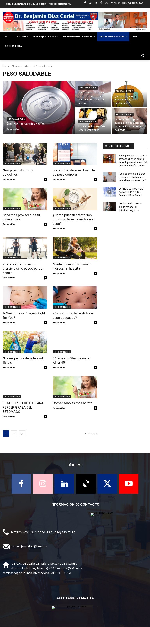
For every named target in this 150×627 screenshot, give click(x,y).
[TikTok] (101, 3)
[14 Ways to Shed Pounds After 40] (75, 342)
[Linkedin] (96, 3)
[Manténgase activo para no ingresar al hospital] (75, 248)
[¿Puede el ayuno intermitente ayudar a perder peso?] (129, 94)
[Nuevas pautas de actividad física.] (25, 342)
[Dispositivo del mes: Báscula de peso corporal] (75, 154)
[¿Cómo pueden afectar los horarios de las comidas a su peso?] (75, 199)
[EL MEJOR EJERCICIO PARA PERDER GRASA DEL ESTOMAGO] (25, 387)
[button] (142, 55)
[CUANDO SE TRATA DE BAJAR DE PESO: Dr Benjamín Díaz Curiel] (109, 192)
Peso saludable (16, 119)
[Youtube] (112, 3)
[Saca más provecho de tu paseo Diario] (25, 199)
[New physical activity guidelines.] (25, 154)
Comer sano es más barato (73, 403)
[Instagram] (90, 3)
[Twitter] (106, 3)
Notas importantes (22, 66)
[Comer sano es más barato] (75, 387)
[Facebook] (85, 3)
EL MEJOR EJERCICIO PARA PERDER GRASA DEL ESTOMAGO (23, 407)
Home (6, 66)
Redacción (9, 179)
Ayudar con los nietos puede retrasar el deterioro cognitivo (130, 207)
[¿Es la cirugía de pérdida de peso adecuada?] (75, 297)
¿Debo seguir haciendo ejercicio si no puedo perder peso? (23, 268)
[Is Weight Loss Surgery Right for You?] (25, 297)
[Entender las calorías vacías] (39, 107)
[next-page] (22, 433)
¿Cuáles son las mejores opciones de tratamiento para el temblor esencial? (132, 177)
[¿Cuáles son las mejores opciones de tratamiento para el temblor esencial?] (109, 177)
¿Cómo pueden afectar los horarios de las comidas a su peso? (74, 219)
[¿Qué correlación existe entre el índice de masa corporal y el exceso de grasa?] (93, 94)
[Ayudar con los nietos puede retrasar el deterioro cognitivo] (109, 206)
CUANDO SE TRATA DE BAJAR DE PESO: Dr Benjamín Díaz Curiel (131, 192)
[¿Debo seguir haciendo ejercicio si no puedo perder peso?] (25, 248)
